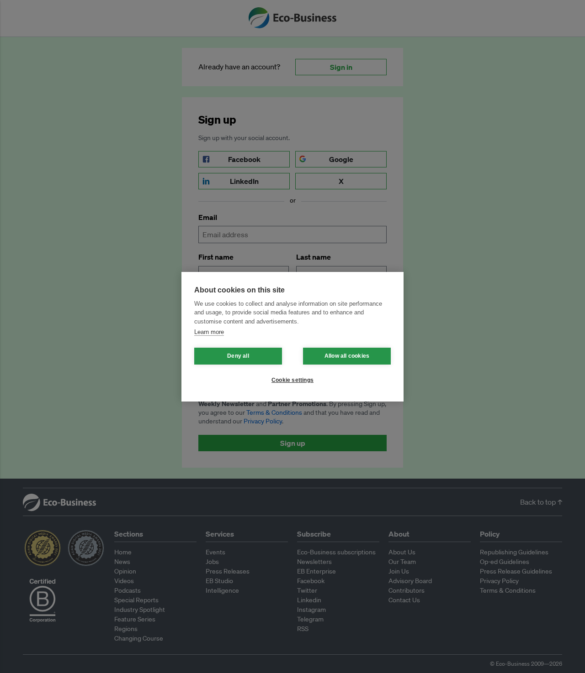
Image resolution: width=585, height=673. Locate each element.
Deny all (238, 356)
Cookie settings (292, 380)
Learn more (209, 332)
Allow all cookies (346, 356)
